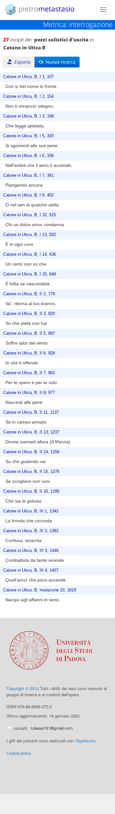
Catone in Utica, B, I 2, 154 (28, 96)
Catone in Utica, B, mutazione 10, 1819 (39, 590)
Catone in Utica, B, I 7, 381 (28, 175)
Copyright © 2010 (22, 688)
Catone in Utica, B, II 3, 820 (29, 313)
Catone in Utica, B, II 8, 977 (29, 392)
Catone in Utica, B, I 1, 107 (28, 77)
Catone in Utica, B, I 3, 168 (28, 116)
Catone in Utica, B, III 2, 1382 (30, 531)
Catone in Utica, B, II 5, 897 (29, 333)
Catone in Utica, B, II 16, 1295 (31, 491)
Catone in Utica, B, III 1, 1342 (30, 511)
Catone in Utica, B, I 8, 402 (28, 195)
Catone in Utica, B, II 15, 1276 (31, 471)
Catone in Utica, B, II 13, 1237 (31, 432)
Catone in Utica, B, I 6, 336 (28, 156)
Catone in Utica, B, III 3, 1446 (30, 550)
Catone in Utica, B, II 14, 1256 (31, 452)
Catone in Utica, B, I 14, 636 (29, 254)
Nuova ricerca (59, 62)
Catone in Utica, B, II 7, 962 (29, 373)
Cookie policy (18, 753)
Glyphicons (85, 741)
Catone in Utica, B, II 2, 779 (29, 294)
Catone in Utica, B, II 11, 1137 (31, 412)
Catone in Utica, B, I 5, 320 (28, 136)
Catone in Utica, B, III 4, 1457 (30, 570)
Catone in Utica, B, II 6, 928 (29, 353)
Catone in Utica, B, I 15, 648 (29, 274)
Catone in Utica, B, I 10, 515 (29, 215)
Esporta (21, 62)
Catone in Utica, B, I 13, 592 (29, 234)
